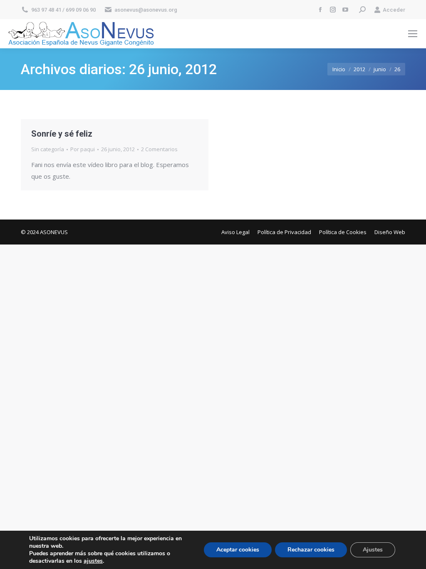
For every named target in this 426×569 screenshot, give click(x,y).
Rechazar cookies (310, 550)
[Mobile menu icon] (413, 34)
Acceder (394, 10)
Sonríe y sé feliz (61, 134)
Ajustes (373, 550)
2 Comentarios (159, 149)
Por (82, 149)
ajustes (93, 561)
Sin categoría (47, 149)
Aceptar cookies (237, 550)
